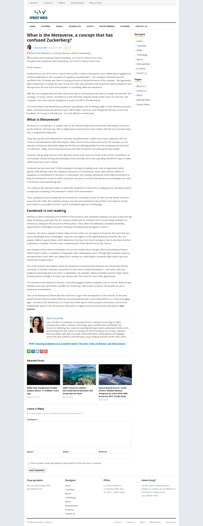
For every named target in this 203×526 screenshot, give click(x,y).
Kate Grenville (41, 47)
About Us (34, 2)
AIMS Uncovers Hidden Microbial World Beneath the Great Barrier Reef (78, 390)
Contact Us (48, 2)
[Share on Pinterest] (41, 351)
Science (67, 47)
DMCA (62, 2)
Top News (45, 26)
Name (31, 451)
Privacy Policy (96, 2)
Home (32, 26)
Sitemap (48, 522)
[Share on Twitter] (37, 351)
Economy (125, 26)
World (59, 26)
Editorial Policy (77, 2)
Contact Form (151, 495)
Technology (74, 26)
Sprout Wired (38, 522)
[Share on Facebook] (33, 351)
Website (103, 451)
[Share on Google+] (46, 351)
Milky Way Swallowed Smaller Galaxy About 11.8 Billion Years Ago (43, 390)
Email (66, 451)
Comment (32, 419)
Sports (90, 26)
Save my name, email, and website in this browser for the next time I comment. (65, 463)
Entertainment (107, 26)
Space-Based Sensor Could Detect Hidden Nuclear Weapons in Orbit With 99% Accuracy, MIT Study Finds (113, 392)
